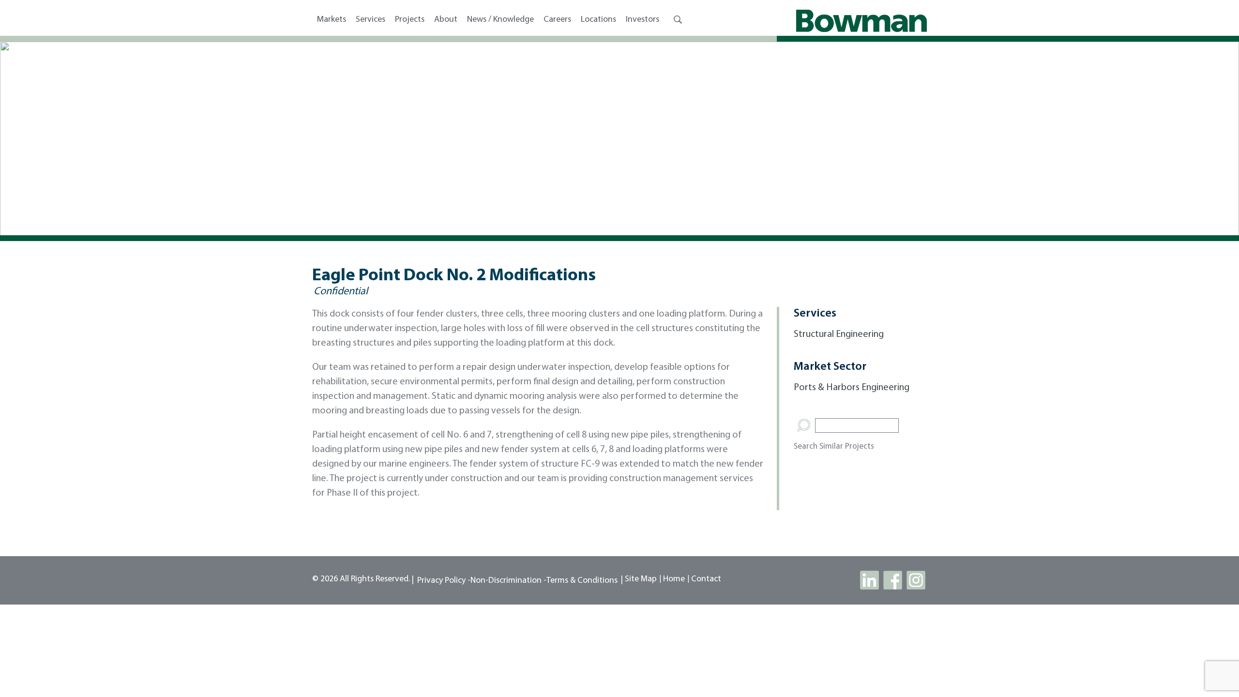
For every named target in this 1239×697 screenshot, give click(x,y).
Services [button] (370, 19)
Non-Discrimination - (508, 580)
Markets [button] (331, 19)
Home (674, 579)
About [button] (445, 19)
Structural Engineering (839, 334)
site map (641, 579)
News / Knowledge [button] (500, 19)
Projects (409, 19)
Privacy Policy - (443, 580)
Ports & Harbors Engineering (851, 388)
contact (706, 579)
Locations (598, 19)
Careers (557, 19)
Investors (642, 19)
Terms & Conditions (582, 580)
